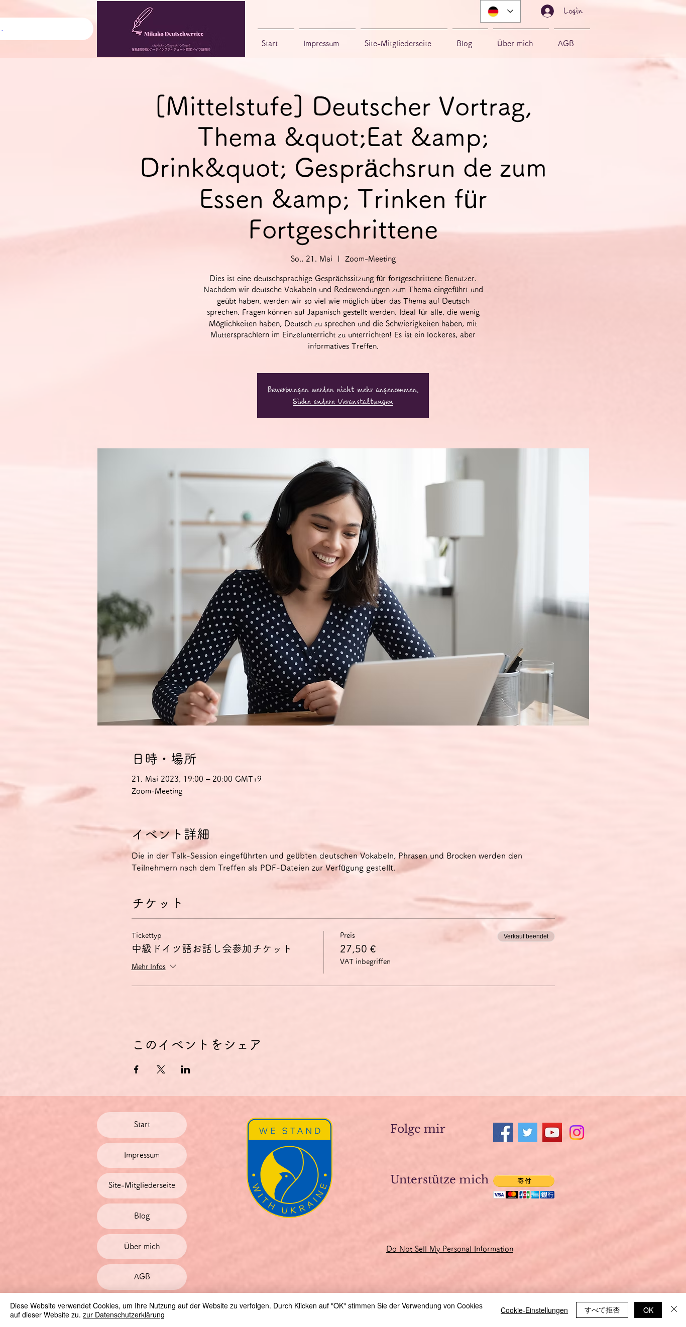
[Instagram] (577, 1132)
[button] (523, 1186)
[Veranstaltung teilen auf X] (161, 1069)
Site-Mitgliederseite (141, 1185)
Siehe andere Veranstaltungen (343, 402)
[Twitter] (527, 1132)
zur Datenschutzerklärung (124, 1314)
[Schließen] (674, 1310)
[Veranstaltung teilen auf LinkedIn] (185, 1069)
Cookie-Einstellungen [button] (534, 1310)
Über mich (142, 1246)
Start (142, 1124)
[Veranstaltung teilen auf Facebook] (136, 1069)
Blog (142, 1216)
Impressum (142, 1155)
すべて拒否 (602, 1309)
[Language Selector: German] (500, 11)
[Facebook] (503, 1132)
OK (648, 1310)
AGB (142, 1276)
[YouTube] (552, 1132)
